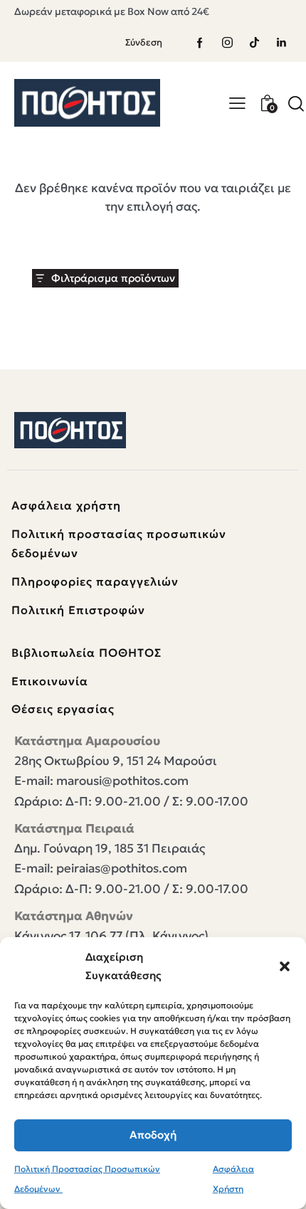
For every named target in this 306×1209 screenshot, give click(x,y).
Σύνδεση (143, 42)
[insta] (227, 42)
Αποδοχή (153, 1134)
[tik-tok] (254, 42)
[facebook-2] (200, 42)
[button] (285, 966)
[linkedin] (281, 42)
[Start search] (296, 103)
